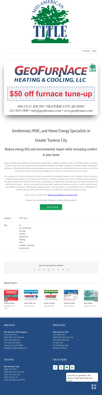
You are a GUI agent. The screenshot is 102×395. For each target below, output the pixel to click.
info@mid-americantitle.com (15, 348)
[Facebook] (55, 367)
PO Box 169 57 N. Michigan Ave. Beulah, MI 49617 (61, 345)
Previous (86, 51)
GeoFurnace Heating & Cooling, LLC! (62, 195)
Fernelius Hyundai (9, 303)
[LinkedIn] (72, 367)
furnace (22, 234)
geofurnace (23, 236)
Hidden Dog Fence (69, 303)
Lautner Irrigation (49, 303)
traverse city (24, 248)
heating (22, 239)
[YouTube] (67, 367)
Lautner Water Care (30, 303)
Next (94, 51)
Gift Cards (23, 218)
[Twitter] (61, 367)
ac (20, 225)
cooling (22, 231)
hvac (21, 242)
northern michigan (26, 245)
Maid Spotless (88, 303)
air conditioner (25, 228)
